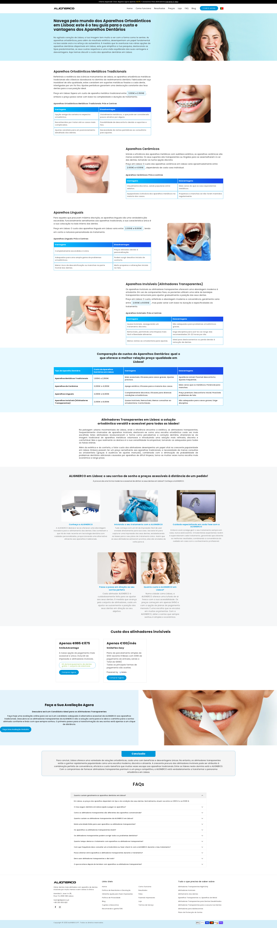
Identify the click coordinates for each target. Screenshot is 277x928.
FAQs (140, 894)
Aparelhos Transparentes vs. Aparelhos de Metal (197, 898)
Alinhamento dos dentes (188, 894)
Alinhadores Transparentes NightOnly (193, 887)
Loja (140, 901)
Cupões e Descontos (110, 905)
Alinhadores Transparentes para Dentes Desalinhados (199, 901)
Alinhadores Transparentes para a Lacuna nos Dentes (199, 905)
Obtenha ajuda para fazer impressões (117, 894)
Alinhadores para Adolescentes (190, 909)
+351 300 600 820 (60, 902)
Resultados (142, 890)
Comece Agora (209, 8)
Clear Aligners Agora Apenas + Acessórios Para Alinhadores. (138, 2)
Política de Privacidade (111, 898)
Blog (103, 901)
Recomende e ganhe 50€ (112, 909)
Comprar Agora (69, 672)
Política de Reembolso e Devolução (116, 890)
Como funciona (144, 887)
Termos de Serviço (146, 905)
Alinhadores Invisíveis (186, 890)
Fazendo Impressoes (146, 898)
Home (104, 887)
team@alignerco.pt (61, 900)
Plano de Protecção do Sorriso (190, 912)
